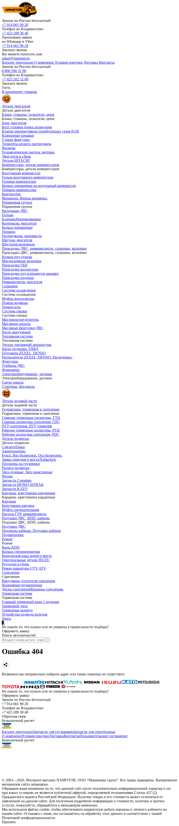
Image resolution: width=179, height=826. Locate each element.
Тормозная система (17, 593)
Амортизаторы (13, 451)
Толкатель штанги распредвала (26, 144)
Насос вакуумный (16, 332)
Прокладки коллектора (20, 269)
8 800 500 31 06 (14, 71)
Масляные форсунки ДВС (22, 328)
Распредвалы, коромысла (22, 236)
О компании (11, 736)
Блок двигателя (14, 123)
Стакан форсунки (16, 140)
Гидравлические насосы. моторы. (28, 152)
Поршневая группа (17, 202)
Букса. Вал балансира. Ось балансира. (32, 455)
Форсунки (10, 361)
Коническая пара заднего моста (27, 556)
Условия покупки (35, 736)
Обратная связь (14, 716)
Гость (6, 88)
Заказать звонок (14, 50)
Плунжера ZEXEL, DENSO (24, 353)
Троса (6, 618)
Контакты (71, 736)
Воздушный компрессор (21, 173)
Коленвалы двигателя (19, 223)
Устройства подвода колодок (25, 614)
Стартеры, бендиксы (18, 386)
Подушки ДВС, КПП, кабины (26, 518)
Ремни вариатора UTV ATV (24, 568)
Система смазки (14, 311)
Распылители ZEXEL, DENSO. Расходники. (37, 357)
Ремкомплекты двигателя (22, 282)
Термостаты (11, 307)
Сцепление (11, 572)
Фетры (7, 476)
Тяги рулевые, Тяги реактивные (27, 472)
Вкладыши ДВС (15, 211)
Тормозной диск (15, 606)
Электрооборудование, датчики (27, 374)
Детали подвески (15, 439)
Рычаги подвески (16, 468)
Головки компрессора (19, 181)
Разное (7, 539)
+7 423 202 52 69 (15, 79)
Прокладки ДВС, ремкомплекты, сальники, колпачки (44, 248)
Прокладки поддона (18, 278)
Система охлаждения (18, 290)
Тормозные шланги (17, 610)
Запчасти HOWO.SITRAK (23, 485)
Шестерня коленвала (18, 244)
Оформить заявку (16, 631)
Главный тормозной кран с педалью (30, 602)
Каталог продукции (17, 732)
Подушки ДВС (14, 526)
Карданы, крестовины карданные (28, 493)
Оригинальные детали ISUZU (26, 560)
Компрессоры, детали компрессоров (30, 165)
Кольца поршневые (17, 227)
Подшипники (13, 535)
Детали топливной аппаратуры (27, 345)
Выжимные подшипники (22, 585)
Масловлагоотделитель (20, 320)
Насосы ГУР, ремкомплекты (24, 514)
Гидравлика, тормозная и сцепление (30, 409)
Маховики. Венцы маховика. (25, 198)
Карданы (9, 501)
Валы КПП (11, 547)
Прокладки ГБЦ (15, 265)
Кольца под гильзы (17, 257)
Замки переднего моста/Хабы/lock (29, 459)
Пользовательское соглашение (103, 736)
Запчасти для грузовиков (53, 732)
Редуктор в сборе (15, 564)
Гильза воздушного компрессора (27, 177)
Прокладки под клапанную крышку (30, 273)
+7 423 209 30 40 (15, 33)
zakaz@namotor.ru (16, 58)
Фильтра (8, 148)
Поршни (8, 232)
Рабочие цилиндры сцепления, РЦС (30, 434)
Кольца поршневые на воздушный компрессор (39, 186)
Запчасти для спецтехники (94, 732)
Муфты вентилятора (18, 299)
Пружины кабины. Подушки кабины (31, 531)
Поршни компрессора (19, 190)
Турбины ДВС (13, 366)
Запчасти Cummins (16, 480)
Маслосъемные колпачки (21, 261)
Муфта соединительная (20, 510)
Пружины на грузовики (21, 464)
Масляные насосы (16, 324)
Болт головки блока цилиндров (27, 127)
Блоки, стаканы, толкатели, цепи (28, 114)
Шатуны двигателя (17, 240)
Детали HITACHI (16, 161)
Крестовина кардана (18, 506)
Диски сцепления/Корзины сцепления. (33, 589)
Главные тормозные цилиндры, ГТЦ (31, 418)
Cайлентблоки (13, 447)
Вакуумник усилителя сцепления (28, 581)
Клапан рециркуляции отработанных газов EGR (40, 131)
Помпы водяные (15, 303)
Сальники (10, 286)
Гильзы (7, 215)
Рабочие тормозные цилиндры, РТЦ (31, 430)
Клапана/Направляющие (21, 219)
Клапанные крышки (18, 135)
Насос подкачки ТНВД (20, 349)
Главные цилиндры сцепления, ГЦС (31, 422)
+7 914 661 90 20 (15, 25)
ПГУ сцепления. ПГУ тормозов (27, 426)
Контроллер (11, 194)
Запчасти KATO (15, 489)
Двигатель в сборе (16, 156)
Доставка (56, 736)
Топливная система (17, 336)
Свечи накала (13, 382)
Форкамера (11, 370)
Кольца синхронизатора (21, 552)
